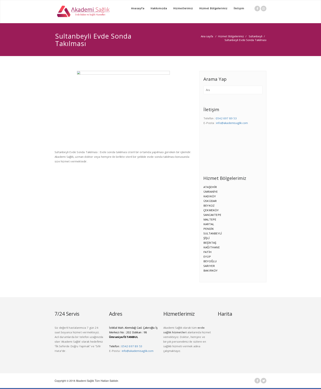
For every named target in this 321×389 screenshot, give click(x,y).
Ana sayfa (207, 36)
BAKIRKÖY (210, 270)
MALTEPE (209, 219)
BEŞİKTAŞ (209, 242)
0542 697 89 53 (226, 118)
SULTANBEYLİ (212, 233)
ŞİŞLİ (206, 238)
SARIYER (209, 266)
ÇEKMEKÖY (211, 210)
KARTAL (208, 224)
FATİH (207, 252)
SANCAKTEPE (212, 215)
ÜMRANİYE (210, 191)
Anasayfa (137, 8)
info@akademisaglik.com (232, 123)
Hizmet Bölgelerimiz (213, 8)
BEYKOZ (209, 205)
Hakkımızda (159, 8)
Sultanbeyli (255, 36)
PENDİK (208, 229)
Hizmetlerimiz (183, 8)
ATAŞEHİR (210, 187)
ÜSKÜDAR (210, 201)
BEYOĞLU (210, 261)
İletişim (239, 8)
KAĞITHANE (211, 247)
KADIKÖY (209, 196)
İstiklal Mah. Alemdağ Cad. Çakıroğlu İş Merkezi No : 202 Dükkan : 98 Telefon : (133, 337)
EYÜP (207, 256)
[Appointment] (82, 11)
